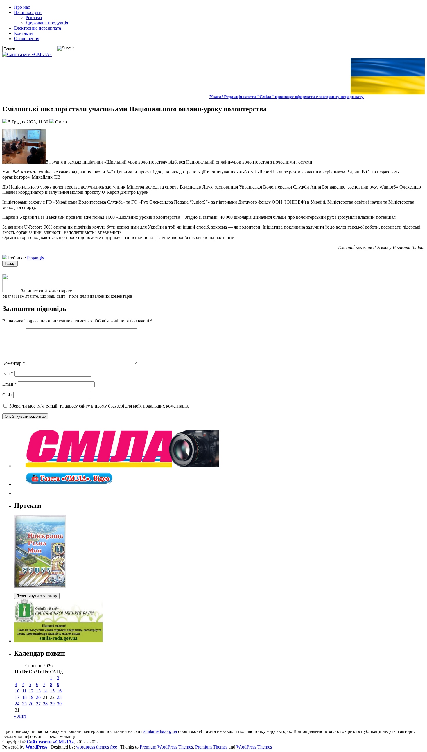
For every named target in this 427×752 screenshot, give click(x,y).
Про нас (22, 7)
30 (59, 703)
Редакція (35, 257)
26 (31, 703)
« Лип (20, 716)
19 (31, 697)
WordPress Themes (254, 746)
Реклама (34, 17)
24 (17, 703)
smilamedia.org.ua (160, 731)
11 (24, 690)
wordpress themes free (96, 746)
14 (45, 690)
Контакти (23, 33)
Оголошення (26, 38)
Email (9, 384)
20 (38, 697)
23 (59, 697)
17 (17, 697)
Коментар (13, 363)
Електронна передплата (37, 28)
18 (24, 697)
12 (31, 690)
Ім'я (7, 373)
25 (24, 703)
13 (38, 690)
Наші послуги (28, 12)
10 (17, 690)
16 (59, 690)
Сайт (7, 394)
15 (52, 690)
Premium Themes (211, 746)
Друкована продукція (47, 22)
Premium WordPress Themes (166, 746)
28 (45, 703)
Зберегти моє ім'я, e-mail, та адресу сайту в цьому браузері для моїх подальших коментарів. (99, 405)
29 (52, 703)
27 (38, 703)
